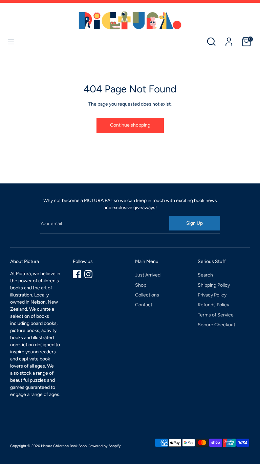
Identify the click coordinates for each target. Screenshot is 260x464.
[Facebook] (77, 274)
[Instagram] (88, 274)
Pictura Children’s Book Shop (64, 446)
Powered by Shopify (104, 446)
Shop (140, 285)
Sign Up (194, 223)
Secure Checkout (216, 325)
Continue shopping (130, 125)
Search (205, 275)
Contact (143, 305)
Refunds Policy (213, 305)
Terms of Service (216, 315)
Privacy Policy (212, 295)
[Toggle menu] (11, 42)
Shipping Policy (214, 285)
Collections (147, 295)
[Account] (229, 38)
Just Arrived (147, 275)
